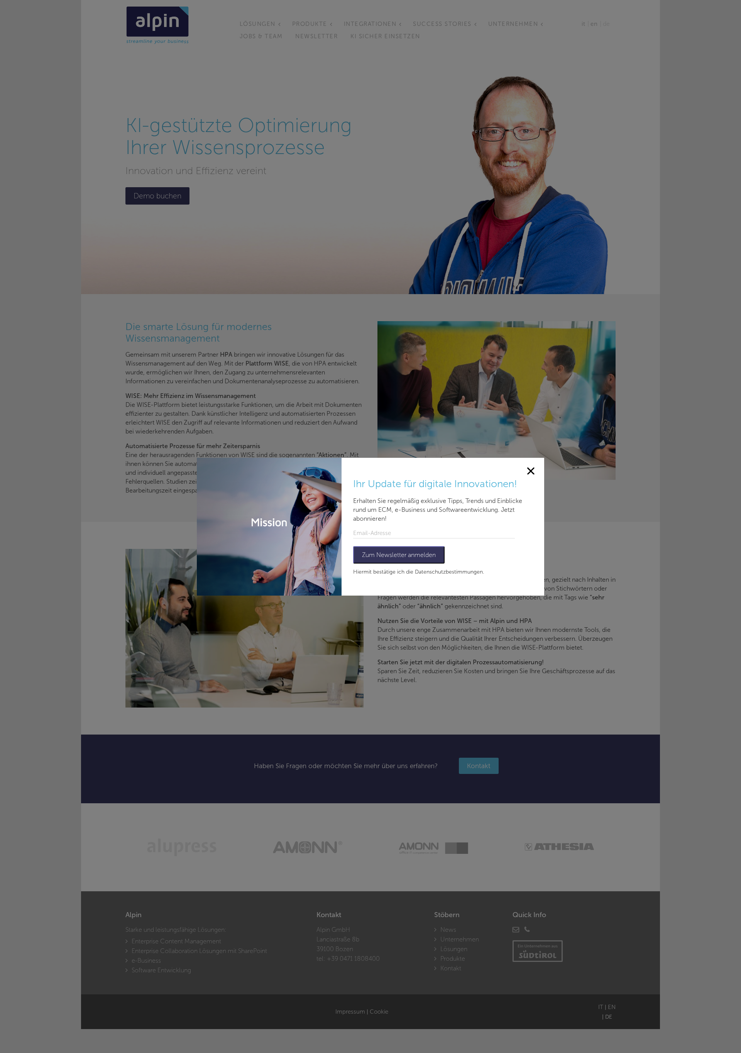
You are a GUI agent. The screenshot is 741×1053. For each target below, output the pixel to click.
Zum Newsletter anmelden (399, 555)
